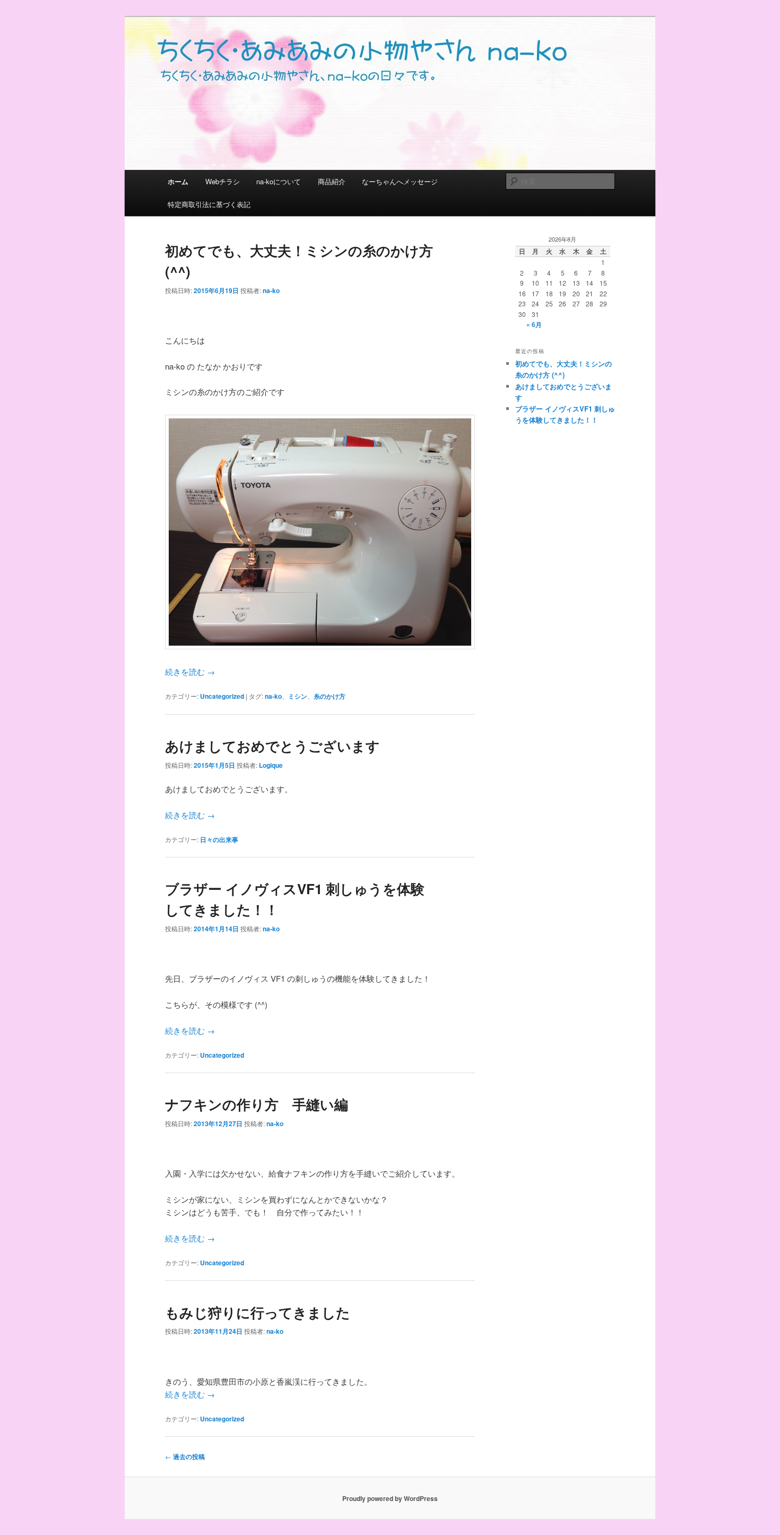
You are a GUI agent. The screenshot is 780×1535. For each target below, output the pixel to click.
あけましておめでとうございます (272, 746)
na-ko (271, 290)
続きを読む (190, 671)
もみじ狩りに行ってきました (257, 1312)
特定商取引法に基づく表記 (209, 204)
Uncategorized (222, 696)
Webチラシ (222, 181)
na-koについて (278, 181)
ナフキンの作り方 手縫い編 (256, 1104)
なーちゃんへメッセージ (400, 181)
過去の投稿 (185, 1456)
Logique (271, 765)
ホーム (178, 181)
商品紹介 (331, 181)
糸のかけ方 (329, 696)
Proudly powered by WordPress (390, 1498)
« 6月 (534, 324)
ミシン (297, 696)
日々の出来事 (219, 839)
